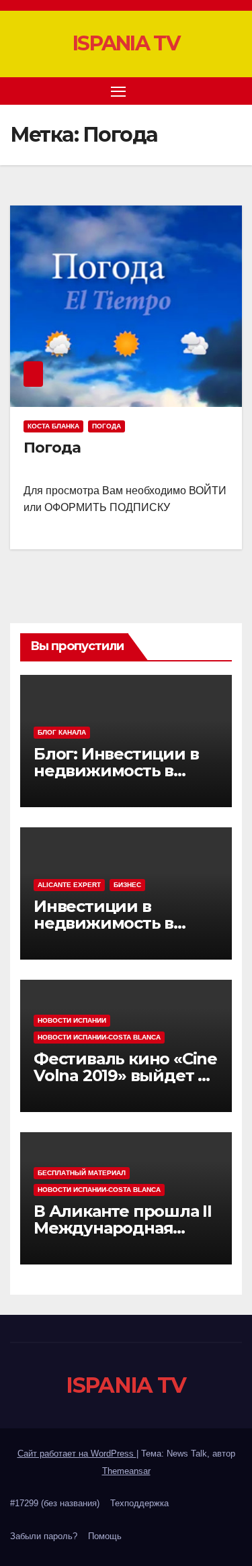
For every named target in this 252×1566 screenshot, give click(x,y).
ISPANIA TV (126, 43)
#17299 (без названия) (54, 1503)
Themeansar (126, 1471)
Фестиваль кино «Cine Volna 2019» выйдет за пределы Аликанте (125, 1075)
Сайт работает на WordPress (76, 1453)
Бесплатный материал (82, 1173)
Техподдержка (139, 1503)
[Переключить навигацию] (118, 91)
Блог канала (62, 732)
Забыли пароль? (43, 1536)
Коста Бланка (53, 426)
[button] (210, 90)
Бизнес (127, 884)
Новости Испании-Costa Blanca (99, 1037)
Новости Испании (72, 1020)
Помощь (105, 1536)
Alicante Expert (69, 884)
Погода (106, 426)
